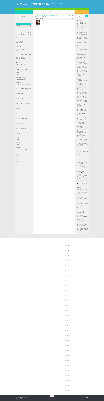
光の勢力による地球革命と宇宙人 (33, 3)
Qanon (18, 74)
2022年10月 (68, 278)
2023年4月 (68, 263)
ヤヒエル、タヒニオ (21, 126)
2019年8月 (68, 372)
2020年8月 (68, 342)
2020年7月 (68, 345)
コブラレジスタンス (21, 96)
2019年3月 (68, 385)
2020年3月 (68, 355)
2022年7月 (68, 285)
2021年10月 (68, 307)
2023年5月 (68, 260)
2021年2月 (68, 327)
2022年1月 (68, 300)
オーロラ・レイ (20, 93)
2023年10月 (68, 248)
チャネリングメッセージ (21, 101)
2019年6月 (68, 377)
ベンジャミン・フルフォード (22, 118)
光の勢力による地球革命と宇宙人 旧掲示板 (55, 8)
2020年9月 (68, 340)
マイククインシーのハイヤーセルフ (23, 121)
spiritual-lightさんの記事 (21, 77)
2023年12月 (68, 243)
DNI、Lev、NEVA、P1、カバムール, (23, 64)
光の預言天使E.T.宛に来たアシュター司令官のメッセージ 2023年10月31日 (82, 211)
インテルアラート (20, 91)
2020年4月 (68, 352)
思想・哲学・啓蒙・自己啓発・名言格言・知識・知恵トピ (82, 177)
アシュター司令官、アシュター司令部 (24, 88)
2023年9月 (68, 250)
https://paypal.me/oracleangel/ (21, 58)
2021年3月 (68, 325)
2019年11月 (68, 365)
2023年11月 (68, 245)
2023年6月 (68, 258)
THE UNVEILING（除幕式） (22, 79)
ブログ (18, 113)
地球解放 (18, 133)
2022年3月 (68, 295)
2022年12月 (68, 273)
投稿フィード (19, 159)
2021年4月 (68, 322)
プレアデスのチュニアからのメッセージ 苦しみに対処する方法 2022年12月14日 (82, 191)
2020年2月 (68, 357)
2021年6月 (68, 317)
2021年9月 (68, 310)
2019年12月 (68, 362)
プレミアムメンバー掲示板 (40, 8)
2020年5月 (68, 350)
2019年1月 (68, 390)
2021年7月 (68, 315)
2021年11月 (68, 305)
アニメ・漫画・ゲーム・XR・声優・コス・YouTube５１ (62, 15)
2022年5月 (68, 290)
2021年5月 (68, 320)
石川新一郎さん (20, 147)
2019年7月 (68, 375)
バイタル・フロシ (20, 108)
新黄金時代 (19, 139)
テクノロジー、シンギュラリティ (23, 103)
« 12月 (17, 37)
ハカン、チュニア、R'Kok (21, 106)
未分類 (18, 142)
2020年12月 (68, 332)
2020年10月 (68, 337)
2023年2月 (68, 268)
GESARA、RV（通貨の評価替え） (23, 69)
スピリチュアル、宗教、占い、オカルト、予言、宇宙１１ (82, 168)
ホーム (36, 15)
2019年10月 (68, 367)
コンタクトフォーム (82, 8)
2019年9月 (68, 370)
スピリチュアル (20, 98)
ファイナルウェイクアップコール (23, 111)
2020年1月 (68, 360)
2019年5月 (68, 380)
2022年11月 (68, 275)
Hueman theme (29, 398)
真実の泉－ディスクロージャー (23, 144)
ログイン (18, 156)
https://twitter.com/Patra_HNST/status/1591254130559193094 (51, 20)
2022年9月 (68, 280)
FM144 (18, 67)
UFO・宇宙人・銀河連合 (21, 82)
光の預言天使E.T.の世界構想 (71, 8)
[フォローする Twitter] (30, 12)
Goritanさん (19, 72)
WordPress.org (19, 164)
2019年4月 (68, 382)
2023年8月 (68, 253)
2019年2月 (68, 387)
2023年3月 (68, 265)
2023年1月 (68, 270)
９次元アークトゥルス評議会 (22, 149)
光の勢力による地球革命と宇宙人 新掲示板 (25, 8)
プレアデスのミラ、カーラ (22, 116)
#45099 (72, 18)
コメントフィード (20, 161)
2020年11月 (68, 335)
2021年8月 (68, 312)
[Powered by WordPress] (20, 398)
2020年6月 (68, 347)
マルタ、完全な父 (20, 123)
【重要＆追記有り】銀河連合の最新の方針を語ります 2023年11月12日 (82, 205)
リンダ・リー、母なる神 (21, 128)
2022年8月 (68, 283)
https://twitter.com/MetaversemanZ (83, 151)
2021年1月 (68, 330)
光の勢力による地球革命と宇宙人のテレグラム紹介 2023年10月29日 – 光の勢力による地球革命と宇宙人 (82, 228)
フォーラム (38, 15)
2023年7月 (68, 255)
